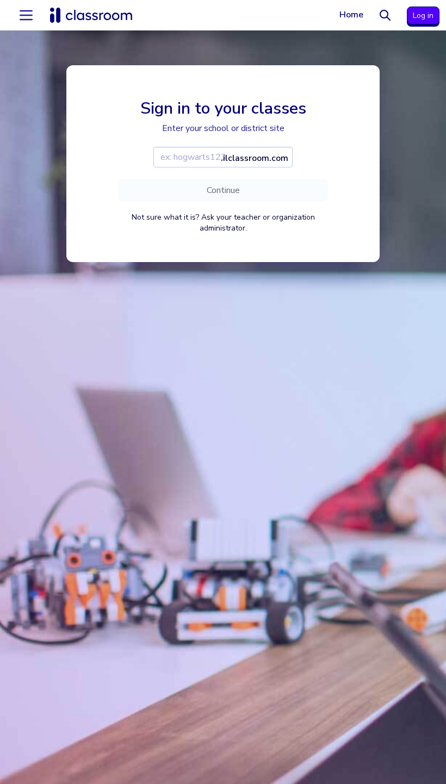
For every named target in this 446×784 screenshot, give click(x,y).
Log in (423, 15)
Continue (223, 190)
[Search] (385, 15)
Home (351, 15)
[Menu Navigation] (26, 15)
